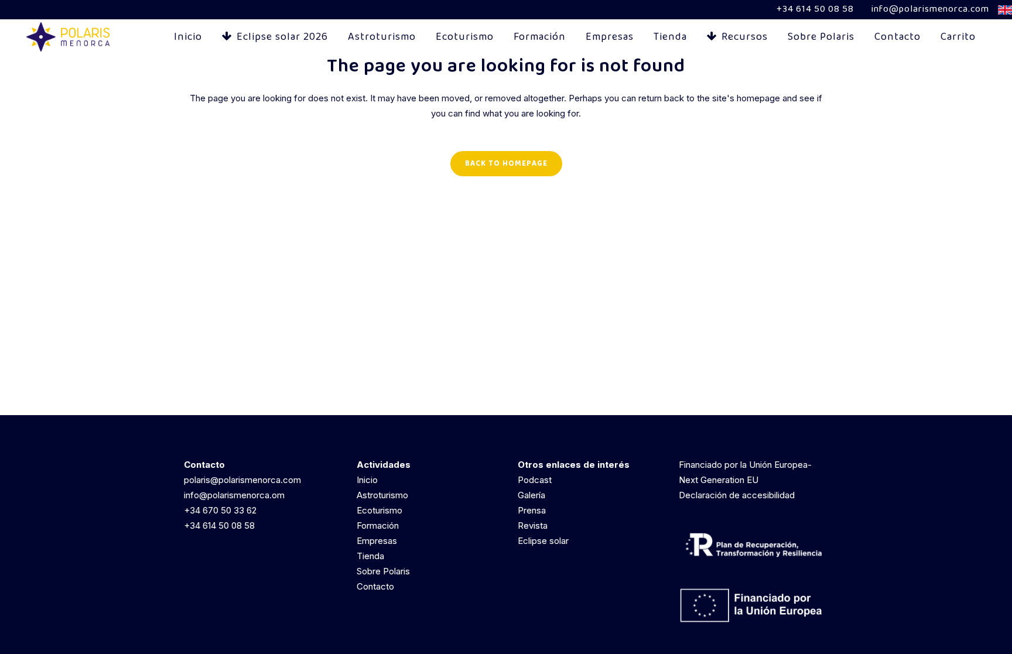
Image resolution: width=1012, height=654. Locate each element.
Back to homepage (506, 163)
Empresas (377, 540)
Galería (531, 495)
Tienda (370, 555)
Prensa (532, 510)
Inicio (367, 479)
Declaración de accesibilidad (737, 495)
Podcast (535, 479)
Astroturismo (382, 495)
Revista (533, 525)
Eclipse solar (543, 540)
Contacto (375, 586)
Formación (378, 525)
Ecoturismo (379, 510)
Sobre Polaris (383, 571)
